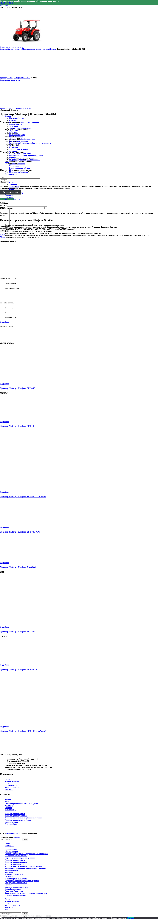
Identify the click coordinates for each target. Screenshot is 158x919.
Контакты (9, 790)
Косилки (8, 808)
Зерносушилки (15, 131)
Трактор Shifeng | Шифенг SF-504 (17, 426)
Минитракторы (15, 124)
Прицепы (13, 158)
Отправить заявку (10, 192)
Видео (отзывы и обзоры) (19, 168)
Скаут (11, 182)
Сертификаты (15, 166)
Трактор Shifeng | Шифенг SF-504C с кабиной (23, 496)
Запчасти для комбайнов (15, 814)
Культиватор (10, 810)
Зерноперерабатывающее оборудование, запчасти (30, 143)
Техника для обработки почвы (22, 139)
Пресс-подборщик (16, 118)
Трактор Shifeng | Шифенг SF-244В (17, 388)
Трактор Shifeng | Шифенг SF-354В (15, 78)
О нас (7, 783)
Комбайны (13, 147)
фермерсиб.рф (12, 833)
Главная (3, 49)
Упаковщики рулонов (18, 149)
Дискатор (9, 806)
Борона (8, 799)
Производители (11, 785)
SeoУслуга (17, 837)
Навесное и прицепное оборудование (24, 122)
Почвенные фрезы (17, 135)
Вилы (7, 801)
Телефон (3, 205)
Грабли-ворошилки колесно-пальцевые (21, 804)
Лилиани (13, 185)
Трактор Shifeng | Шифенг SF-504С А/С (20, 532)
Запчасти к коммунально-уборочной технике (23, 818)
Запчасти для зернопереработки (18, 820)
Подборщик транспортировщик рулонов (26, 155)
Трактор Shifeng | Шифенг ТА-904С (18, 567)
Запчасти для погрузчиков (16, 816)
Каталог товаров (14, 49)
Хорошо (130, 918)
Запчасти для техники (18, 141)
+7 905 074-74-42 (6, 3)
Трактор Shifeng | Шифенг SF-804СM (15, 108)
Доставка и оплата (12, 787)
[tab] (81, 197)
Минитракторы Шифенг (46, 49)
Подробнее (4, 322)
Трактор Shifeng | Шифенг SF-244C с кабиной (23, 731)
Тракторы (13, 126)
